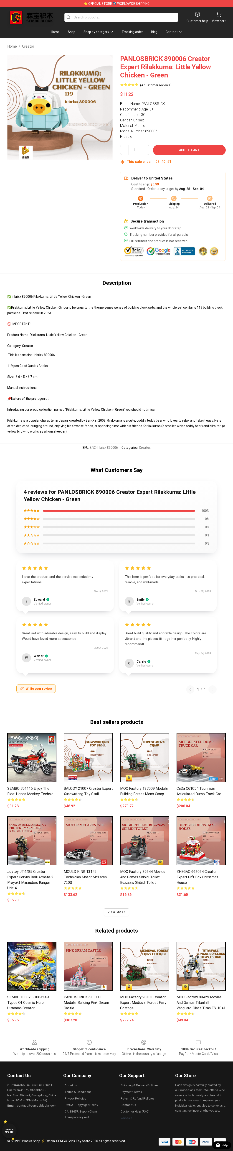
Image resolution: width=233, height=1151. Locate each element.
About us (71, 1085)
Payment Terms (131, 1092)
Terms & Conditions (78, 1092)
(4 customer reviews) (156, 85)
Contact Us (128, 1105)
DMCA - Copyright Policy (81, 1105)
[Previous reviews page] (190, 689)
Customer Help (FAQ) (135, 1111)
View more (117, 912)
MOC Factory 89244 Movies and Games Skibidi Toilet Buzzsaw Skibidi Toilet (142, 877)
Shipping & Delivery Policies (140, 1085)
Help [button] (225, 1145)
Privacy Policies (75, 1098)
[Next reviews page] (212, 689)
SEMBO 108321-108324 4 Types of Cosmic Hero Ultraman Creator (28, 1002)
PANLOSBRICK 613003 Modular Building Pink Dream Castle (86, 1002)
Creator (28, 46)
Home (12, 46)
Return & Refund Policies (137, 1098)
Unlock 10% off (9, 1130)
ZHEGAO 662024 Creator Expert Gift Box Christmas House (197, 877)
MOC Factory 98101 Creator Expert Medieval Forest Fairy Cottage (143, 1002)
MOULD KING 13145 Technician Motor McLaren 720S (85, 877)
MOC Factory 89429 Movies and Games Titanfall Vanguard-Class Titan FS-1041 (201, 1002)
